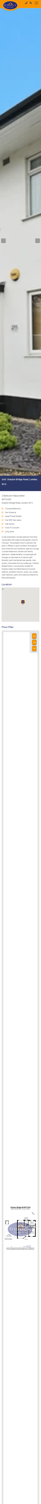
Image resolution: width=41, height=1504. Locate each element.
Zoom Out (34, 643)
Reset (34, 648)
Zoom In (34, 637)
